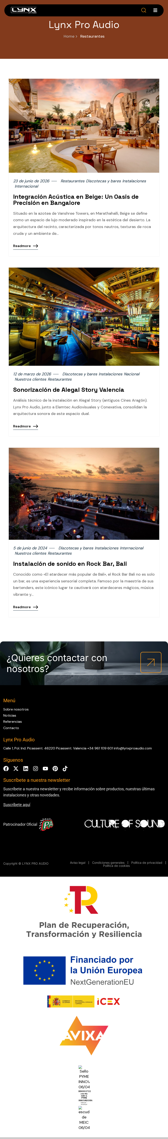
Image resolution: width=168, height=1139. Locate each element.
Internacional (26, 186)
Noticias (9, 715)
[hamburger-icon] (155, 10)
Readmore (22, 246)
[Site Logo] (24, 11)
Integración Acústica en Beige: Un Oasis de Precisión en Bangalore (76, 199)
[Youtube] (45, 768)
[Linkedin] (25, 768)
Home (69, 36)
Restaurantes (72, 181)
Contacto (11, 728)
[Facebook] (6, 768)
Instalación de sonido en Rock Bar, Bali (70, 564)
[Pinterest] (55, 768)
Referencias (12, 721)
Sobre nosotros (16, 709)
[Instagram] (35, 768)
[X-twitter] (16, 768)
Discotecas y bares (103, 181)
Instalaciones (134, 181)
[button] (143, 10)
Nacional (131, 374)
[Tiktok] (65, 768)
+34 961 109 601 (100, 748)
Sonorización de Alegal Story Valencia (68, 390)
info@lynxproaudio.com (133, 748)
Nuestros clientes (30, 379)
